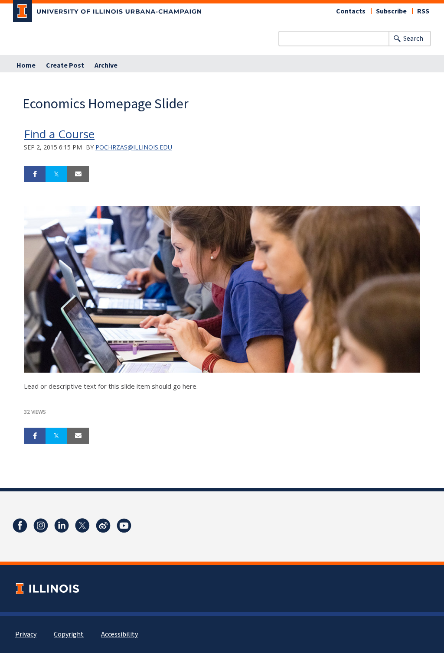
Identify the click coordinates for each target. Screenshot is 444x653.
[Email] (78, 174)
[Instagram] (40, 525)
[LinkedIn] (61, 525)
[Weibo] (103, 525)
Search (413, 38)
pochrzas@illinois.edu (133, 147)
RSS (423, 11)
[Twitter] (82, 525)
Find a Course (59, 134)
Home (26, 65)
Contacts (351, 11)
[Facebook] (19, 525)
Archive (106, 65)
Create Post (65, 65)
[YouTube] (124, 525)
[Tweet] (56, 174)
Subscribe (391, 11)
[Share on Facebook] (35, 174)
